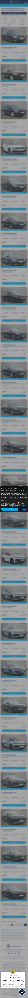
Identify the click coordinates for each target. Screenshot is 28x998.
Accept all (10, 509)
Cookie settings (23, 509)
